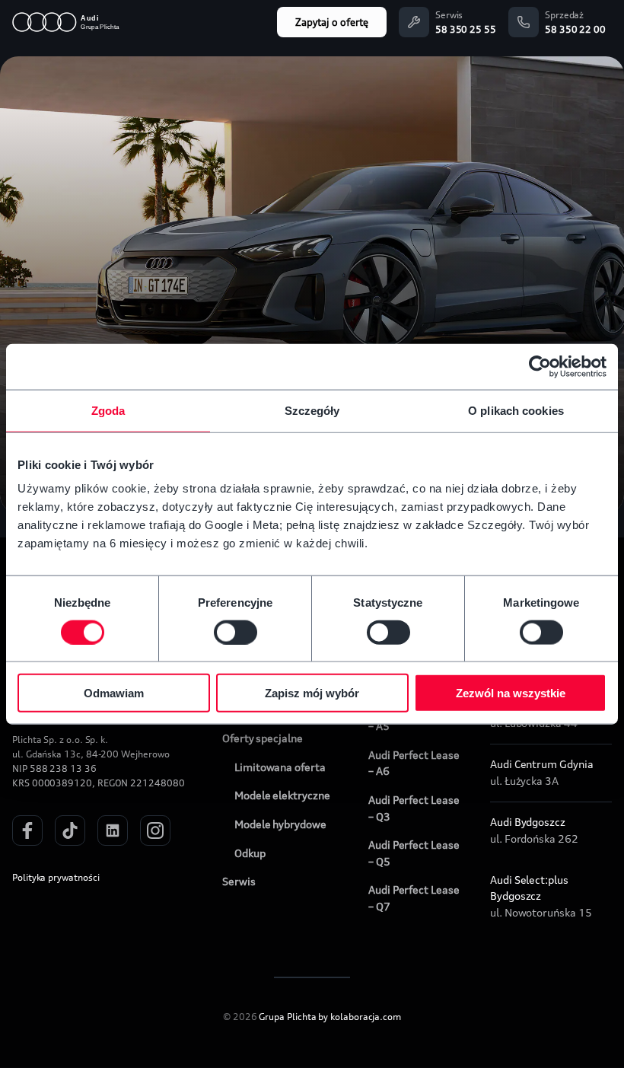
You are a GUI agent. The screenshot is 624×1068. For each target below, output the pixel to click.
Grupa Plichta (287, 1016)
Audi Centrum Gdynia (542, 764)
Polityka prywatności (55, 877)
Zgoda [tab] (108, 409)
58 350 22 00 (575, 29)
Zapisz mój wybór (312, 693)
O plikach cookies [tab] (516, 409)
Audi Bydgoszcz (527, 822)
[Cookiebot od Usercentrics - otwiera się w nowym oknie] (539, 366)
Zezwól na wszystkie (510, 693)
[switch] (235, 632)
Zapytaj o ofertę (331, 22)
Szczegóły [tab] (312, 409)
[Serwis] (414, 22)
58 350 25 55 (465, 29)
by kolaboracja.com (359, 1016)
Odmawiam (114, 693)
